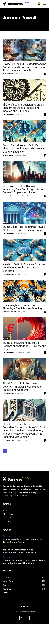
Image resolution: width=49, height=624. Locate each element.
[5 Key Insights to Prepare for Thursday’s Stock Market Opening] (24, 291)
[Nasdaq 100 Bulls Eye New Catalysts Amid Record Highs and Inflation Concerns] (24, 250)
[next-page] (20, 451)
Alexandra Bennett (9, 114)
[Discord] (21, 618)
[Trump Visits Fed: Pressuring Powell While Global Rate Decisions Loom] (24, 213)
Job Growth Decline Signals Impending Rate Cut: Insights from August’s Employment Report (23, 189)
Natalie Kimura (8, 74)
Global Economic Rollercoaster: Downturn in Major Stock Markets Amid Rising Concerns (22, 386)
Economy (6, 100)
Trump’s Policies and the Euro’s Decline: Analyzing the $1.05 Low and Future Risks (24, 346)
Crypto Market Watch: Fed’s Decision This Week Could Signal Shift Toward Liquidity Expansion (24, 148)
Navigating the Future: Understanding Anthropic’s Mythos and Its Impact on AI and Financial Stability (24, 67)
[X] (27, 618)
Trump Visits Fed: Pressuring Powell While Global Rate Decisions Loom (24, 228)
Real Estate (6, 59)
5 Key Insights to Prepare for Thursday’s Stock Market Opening (22, 307)
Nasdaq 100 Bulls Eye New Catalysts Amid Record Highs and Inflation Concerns (24, 267)
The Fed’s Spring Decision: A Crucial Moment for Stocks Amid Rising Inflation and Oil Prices (24, 107)
